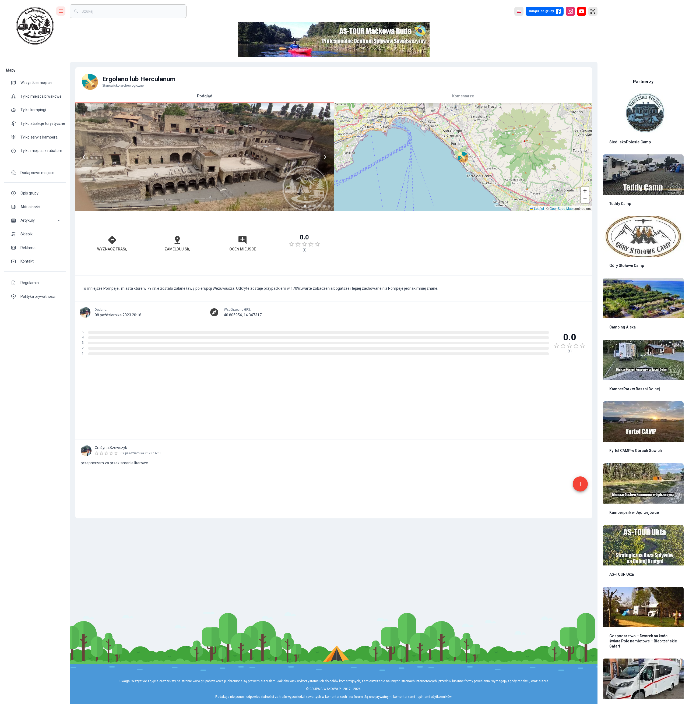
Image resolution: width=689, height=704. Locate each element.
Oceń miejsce (242, 249)
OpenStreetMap (561, 208)
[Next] (325, 157)
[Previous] (84, 157)
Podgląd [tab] (204, 96)
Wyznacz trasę (112, 249)
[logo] (35, 26)
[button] (35, 220)
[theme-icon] (15, 82)
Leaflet (538, 208)
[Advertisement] (463, 243)
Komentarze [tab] (463, 96)
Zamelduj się (177, 249)
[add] (580, 483)
